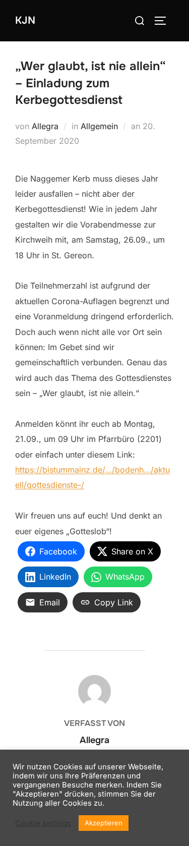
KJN (25, 20)
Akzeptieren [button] (103, 823)
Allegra (45, 126)
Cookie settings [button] (43, 823)
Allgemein (99, 126)
